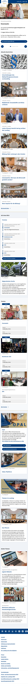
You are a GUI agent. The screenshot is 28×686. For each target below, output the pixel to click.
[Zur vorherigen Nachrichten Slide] (2, 46)
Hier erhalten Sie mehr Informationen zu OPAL (13, 441)
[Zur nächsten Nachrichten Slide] (25, 46)
